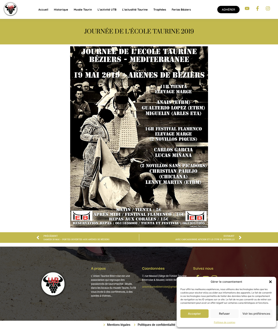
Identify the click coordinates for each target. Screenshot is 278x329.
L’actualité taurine (135, 9)
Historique (61, 9)
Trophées (159, 9)
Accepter (194, 313)
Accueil (43, 9)
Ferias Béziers (181, 9)
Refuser (224, 313)
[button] (270, 282)
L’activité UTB (107, 9)
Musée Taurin (83, 9)
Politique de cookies (224, 322)
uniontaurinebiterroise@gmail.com (162, 286)
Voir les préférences (256, 313)
